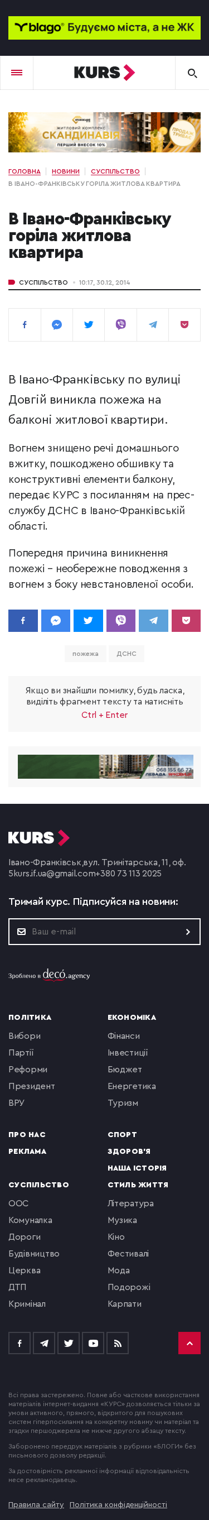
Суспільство (43, 282)
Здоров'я (129, 1151)
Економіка (132, 1018)
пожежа (85, 653)
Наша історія (137, 1168)
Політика (29, 1018)
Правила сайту (36, 1505)
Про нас (27, 1135)
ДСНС (126, 653)
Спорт (122, 1135)
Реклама (27, 1151)
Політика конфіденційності (118, 1505)
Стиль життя (138, 1185)
